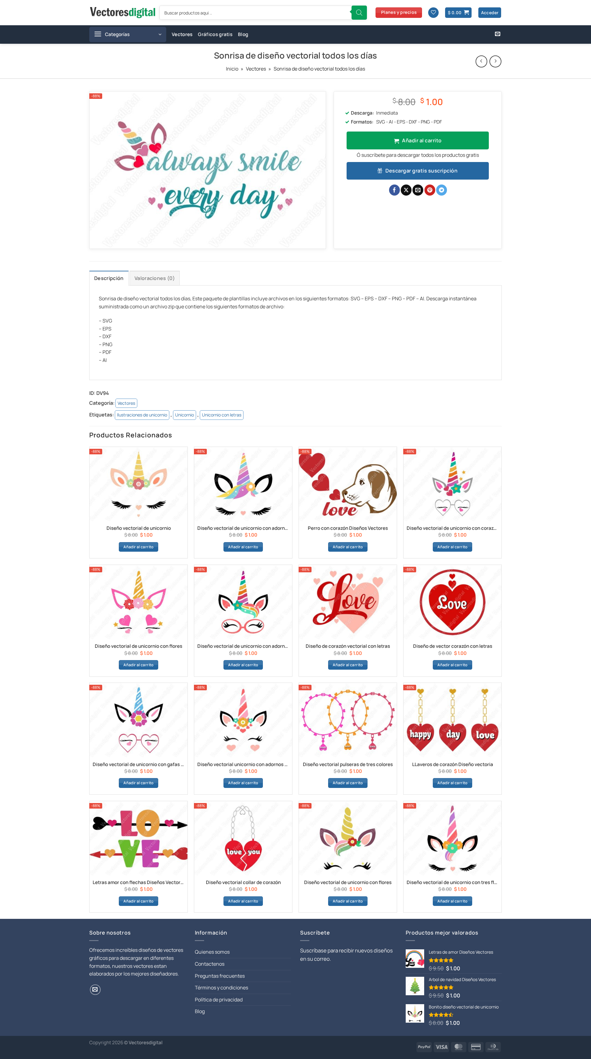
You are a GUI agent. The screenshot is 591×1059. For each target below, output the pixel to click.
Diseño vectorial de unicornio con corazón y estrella (452, 528)
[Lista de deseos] (433, 12)
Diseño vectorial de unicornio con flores (138, 646)
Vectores (182, 34)
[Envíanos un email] (497, 34)
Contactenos (209, 963)
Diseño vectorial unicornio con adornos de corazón (243, 764)
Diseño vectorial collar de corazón (243, 882)
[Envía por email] (417, 190)
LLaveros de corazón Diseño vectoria (452, 764)
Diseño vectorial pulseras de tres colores (348, 764)
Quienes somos (212, 951)
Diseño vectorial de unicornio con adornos (243, 528)
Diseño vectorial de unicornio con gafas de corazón (138, 764)
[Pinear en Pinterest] (429, 190)
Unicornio (184, 415)
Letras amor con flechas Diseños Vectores (138, 882)
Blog (243, 34)
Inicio (232, 68)
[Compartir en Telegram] (441, 190)
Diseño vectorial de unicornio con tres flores (452, 882)
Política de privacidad (219, 999)
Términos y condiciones (221, 987)
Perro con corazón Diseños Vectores (348, 528)
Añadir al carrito (421, 140)
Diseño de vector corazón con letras (452, 646)
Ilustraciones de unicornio (142, 415)
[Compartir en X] (406, 190)
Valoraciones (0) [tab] (155, 278)
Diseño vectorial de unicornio (139, 528)
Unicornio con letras (221, 415)
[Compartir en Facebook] (394, 190)
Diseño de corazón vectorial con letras (348, 646)
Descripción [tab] (109, 278)
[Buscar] (359, 13)
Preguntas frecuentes (220, 975)
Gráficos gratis (215, 34)
